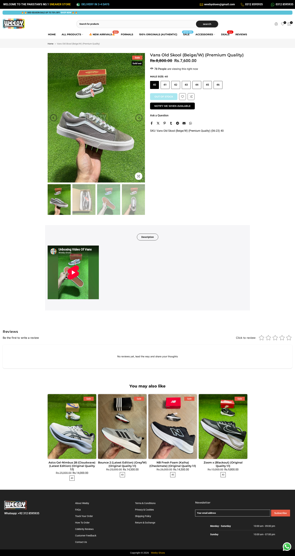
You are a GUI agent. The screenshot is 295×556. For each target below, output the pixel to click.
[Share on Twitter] (158, 123)
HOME (52, 34)
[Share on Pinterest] (164, 123)
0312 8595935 (254, 4)
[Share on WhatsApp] (190, 123)
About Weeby (82, 503)
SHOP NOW (41, 12)
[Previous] (53, 117)
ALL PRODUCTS (71, 34)
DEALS (226, 34)
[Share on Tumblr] (171, 123)
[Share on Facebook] (151, 123)
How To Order (82, 522)
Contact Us (81, 542)
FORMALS (127, 34)
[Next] (139, 117)
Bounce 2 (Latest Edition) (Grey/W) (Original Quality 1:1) (122, 464)
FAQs (78, 509)
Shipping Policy (143, 516)
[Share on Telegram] (177, 123)
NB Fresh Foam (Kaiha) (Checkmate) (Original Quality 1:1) (172, 464)
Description (147, 237)
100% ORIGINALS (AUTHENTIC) (158, 34)
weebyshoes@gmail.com (219, 4)
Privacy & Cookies (144, 509)
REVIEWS (241, 34)
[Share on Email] (184, 123)
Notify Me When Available (172, 106)
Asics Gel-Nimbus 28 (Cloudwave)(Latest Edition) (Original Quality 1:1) (71, 466)
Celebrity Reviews (84, 529)
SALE (187, 34)
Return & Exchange (145, 522)
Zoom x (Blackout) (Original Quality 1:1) (223, 464)
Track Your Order (84, 516)
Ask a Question (159, 115)
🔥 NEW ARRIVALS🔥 (103, 34)
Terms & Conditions (145, 503)
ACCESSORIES (204, 34)
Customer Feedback (85, 535)
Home (50, 44)
